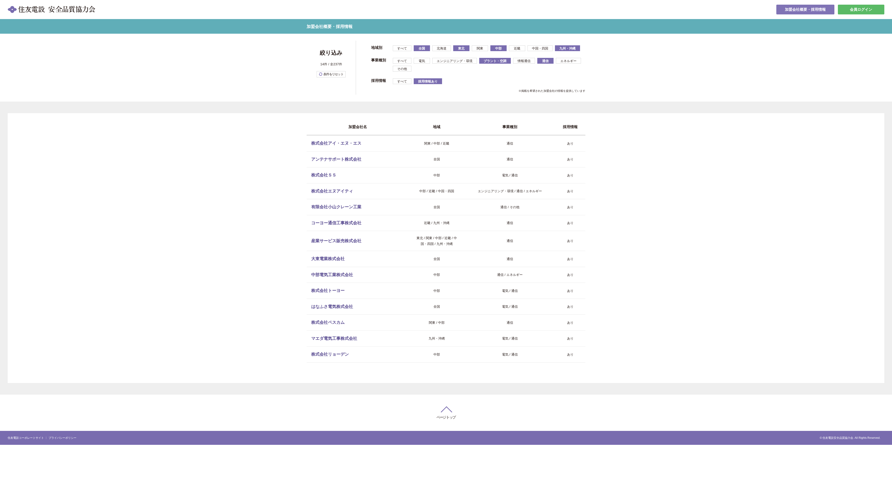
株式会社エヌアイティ (332, 191)
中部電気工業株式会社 (332, 274)
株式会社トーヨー (328, 290)
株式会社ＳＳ (323, 175)
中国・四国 (540, 48)
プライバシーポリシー (62, 437)
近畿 (517, 48)
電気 (422, 61)
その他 (402, 69)
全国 (422, 48)
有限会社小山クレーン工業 (336, 207)
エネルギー (568, 61)
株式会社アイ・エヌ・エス (336, 143)
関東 (480, 48)
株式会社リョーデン (330, 354)
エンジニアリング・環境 (454, 61)
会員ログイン (861, 9)
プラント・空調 (495, 61)
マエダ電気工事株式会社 (334, 338)
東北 (461, 48)
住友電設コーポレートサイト (26, 437)
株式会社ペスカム (328, 322)
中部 (498, 48)
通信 (545, 61)
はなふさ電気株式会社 (332, 306)
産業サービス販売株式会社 (336, 240)
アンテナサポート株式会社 (336, 159)
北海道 (441, 48)
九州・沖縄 (567, 48)
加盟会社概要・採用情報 (805, 9)
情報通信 (524, 61)
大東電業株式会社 (328, 258)
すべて (402, 48)
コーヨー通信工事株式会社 (336, 223)
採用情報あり (428, 81)
